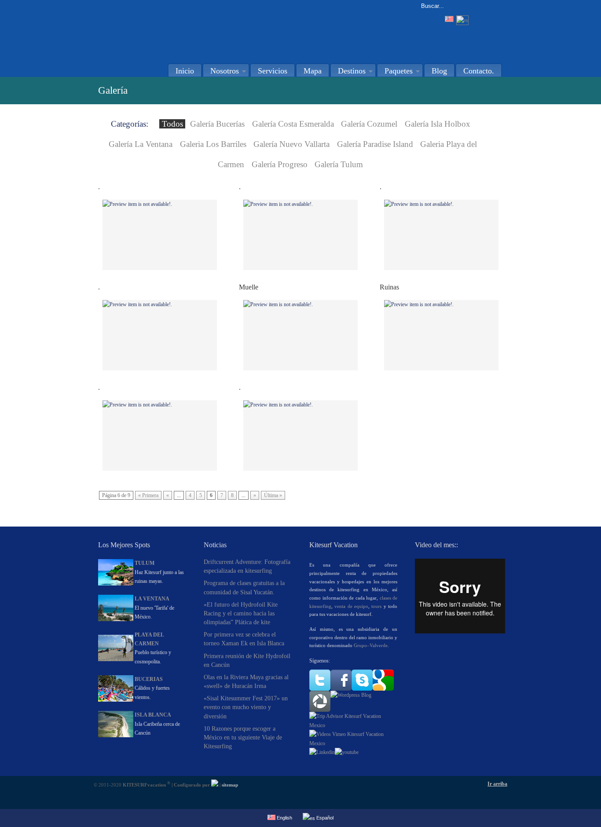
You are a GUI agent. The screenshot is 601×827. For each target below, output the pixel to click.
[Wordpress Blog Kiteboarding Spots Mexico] (350, 695)
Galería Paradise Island (375, 144)
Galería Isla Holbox (437, 123)
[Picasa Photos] (319, 710)
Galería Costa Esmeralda (293, 123)
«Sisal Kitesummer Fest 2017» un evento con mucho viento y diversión (246, 707)
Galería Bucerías (217, 123)
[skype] (362, 689)
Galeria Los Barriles (213, 144)
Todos (172, 123)
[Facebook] (341, 689)
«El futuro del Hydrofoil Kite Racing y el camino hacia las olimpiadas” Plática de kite (241, 613)
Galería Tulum (339, 164)
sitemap (230, 784)
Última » (273, 495)
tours (376, 606)
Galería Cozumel (369, 123)
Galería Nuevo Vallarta (291, 144)
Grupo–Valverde (371, 645)
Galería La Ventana (140, 144)
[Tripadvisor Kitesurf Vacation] (353, 725)
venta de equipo (351, 606)
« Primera (148, 495)
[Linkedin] (322, 752)
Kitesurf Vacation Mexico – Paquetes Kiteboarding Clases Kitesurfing (188, 29)
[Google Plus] (383, 689)
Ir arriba (497, 784)
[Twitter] (319, 689)
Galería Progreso (280, 164)
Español (324, 817)
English (283, 817)
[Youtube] (347, 752)
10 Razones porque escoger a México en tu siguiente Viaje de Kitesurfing (243, 737)
